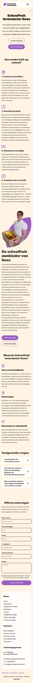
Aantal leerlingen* (7, 527)
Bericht (4, 562)
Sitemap (21, 673)
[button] (27, 4)
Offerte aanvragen (16, 47)
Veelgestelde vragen (10, 615)
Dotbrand (16, 679)
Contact (6, 612)
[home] (10, 4)
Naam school (6, 518)
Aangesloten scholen (10, 607)
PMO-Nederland (9, 631)
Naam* (4, 535)
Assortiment (8, 604)
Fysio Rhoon (7, 641)
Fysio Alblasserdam (10, 639)
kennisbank (7, 609)
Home (5, 601)
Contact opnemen (16, 41)
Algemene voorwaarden (9, 673)
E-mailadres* (6, 544)
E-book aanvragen (10, 344)
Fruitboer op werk (9, 636)
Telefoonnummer (7, 553)
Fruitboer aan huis (9, 633)
